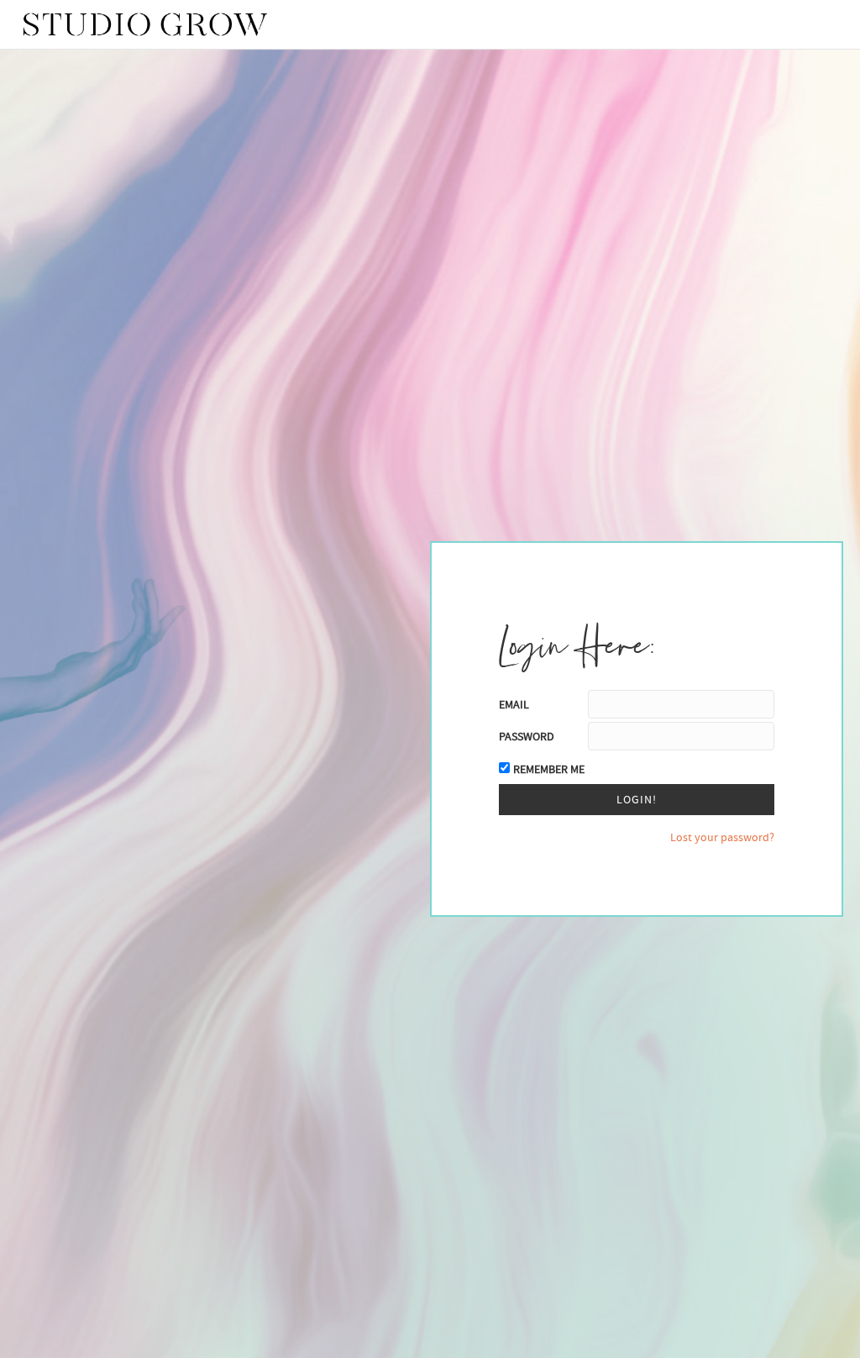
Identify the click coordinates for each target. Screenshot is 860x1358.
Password (526, 736)
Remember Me (549, 768)
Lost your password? (722, 837)
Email (514, 704)
